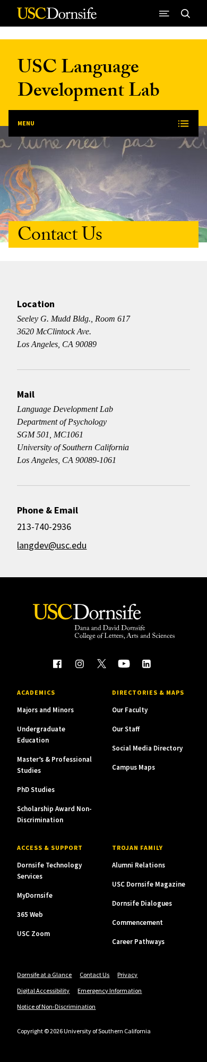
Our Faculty (130, 709)
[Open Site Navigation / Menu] (164, 13)
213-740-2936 (44, 526)
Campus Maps (133, 767)
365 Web (30, 914)
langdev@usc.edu (52, 545)
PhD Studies (36, 789)
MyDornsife (35, 895)
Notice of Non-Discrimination (56, 1006)
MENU (26, 123)
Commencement (137, 922)
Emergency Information (109, 990)
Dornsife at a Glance (44, 975)
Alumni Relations (138, 865)
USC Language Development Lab (89, 81)
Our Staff (126, 729)
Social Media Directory (147, 748)
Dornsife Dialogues (142, 903)
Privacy (127, 975)
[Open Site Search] (186, 13)
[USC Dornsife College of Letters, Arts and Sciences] (57, 17)
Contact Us (94, 975)
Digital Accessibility (43, 990)
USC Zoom (33, 933)
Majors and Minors (45, 709)
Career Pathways (138, 941)
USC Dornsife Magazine (148, 884)
